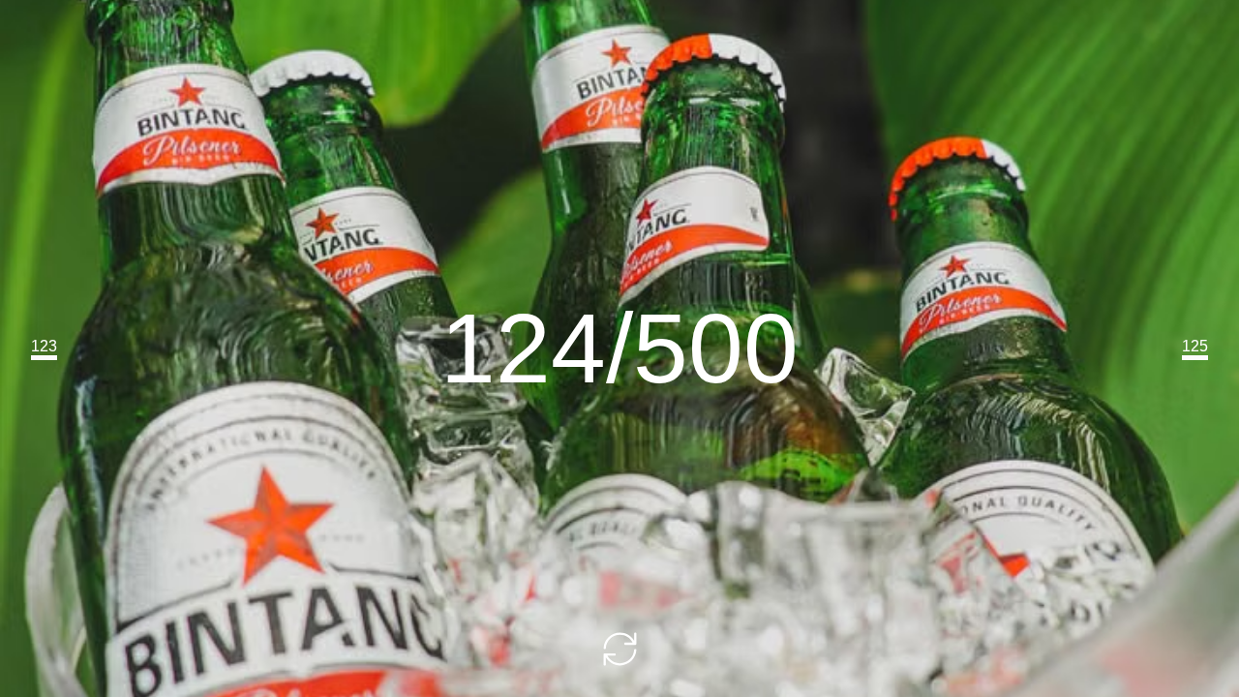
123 (44, 346)
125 (1195, 346)
